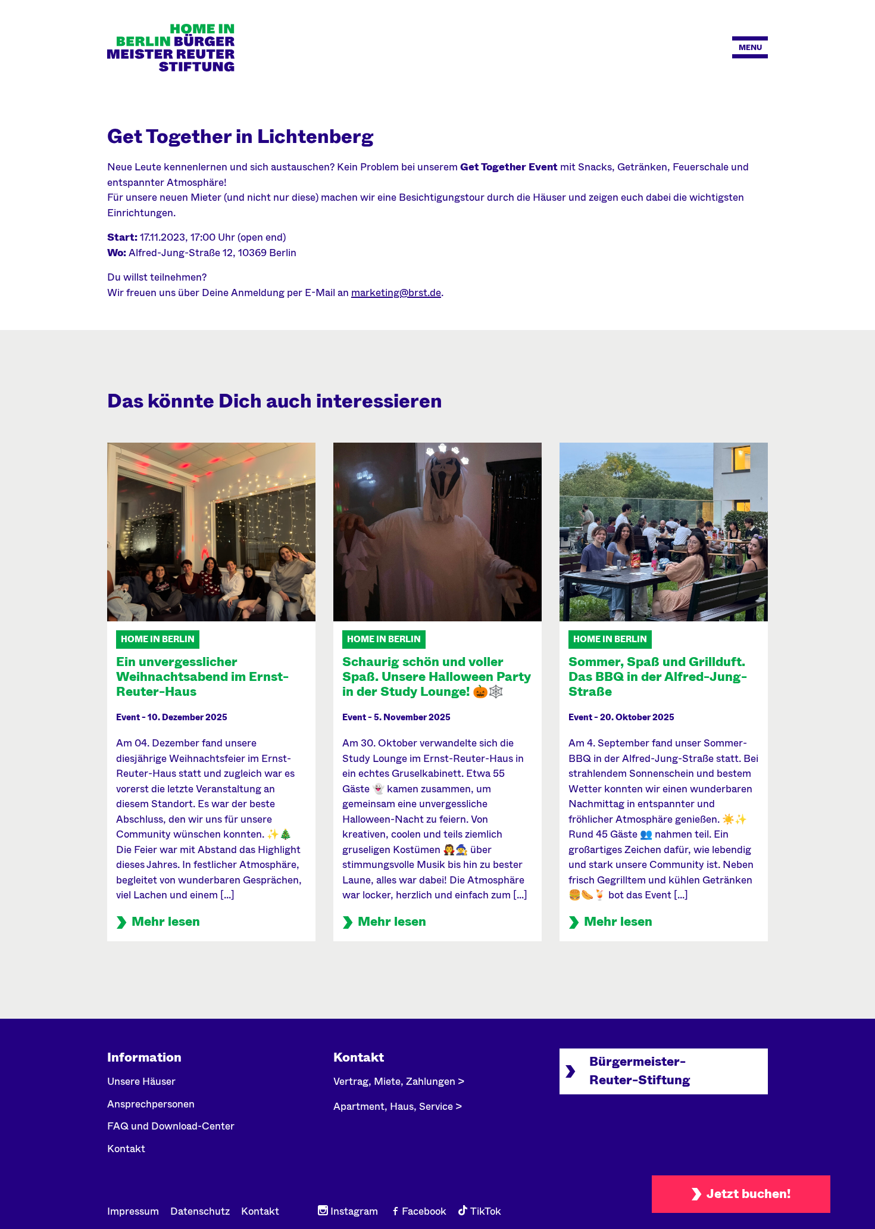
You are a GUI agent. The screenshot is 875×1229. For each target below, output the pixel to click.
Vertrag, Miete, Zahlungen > (398, 1081)
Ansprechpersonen (151, 1104)
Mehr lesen (166, 922)
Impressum (133, 1211)
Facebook (422, 1211)
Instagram (353, 1211)
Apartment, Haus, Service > (397, 1106)
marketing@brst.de (396, 292)
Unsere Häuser (141, 1081)
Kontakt (126, 1148)
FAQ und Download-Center (171, 1126)
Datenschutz (200, 1211)
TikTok (484, 1211)
